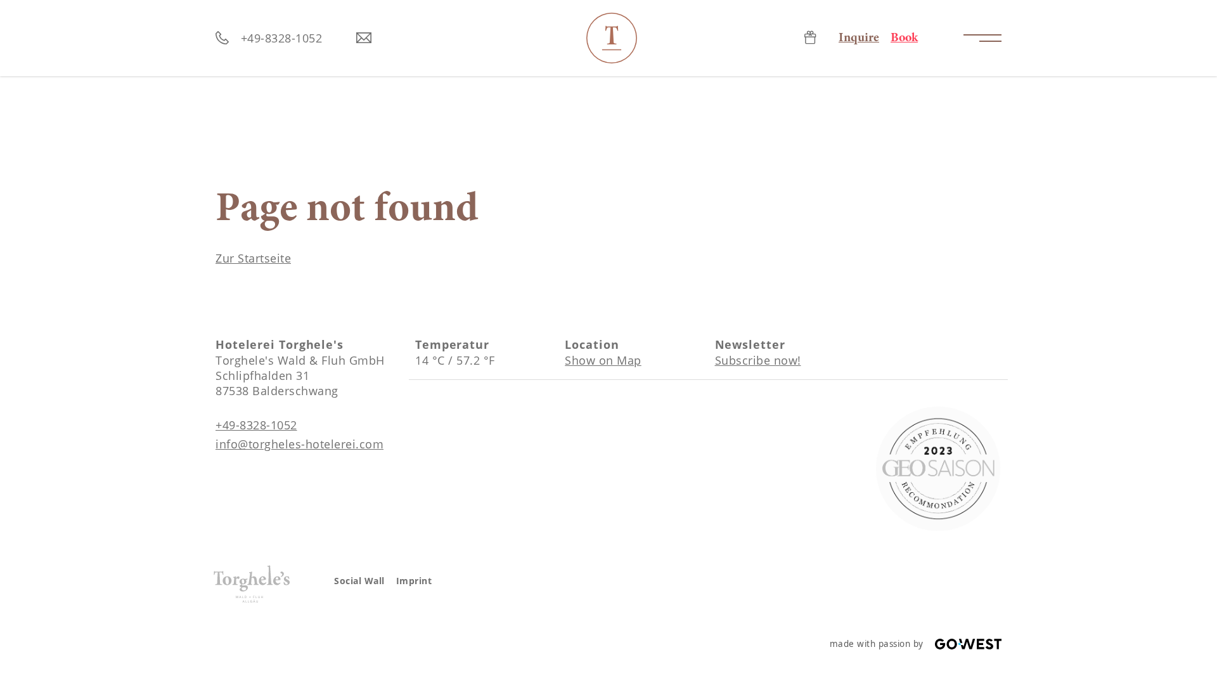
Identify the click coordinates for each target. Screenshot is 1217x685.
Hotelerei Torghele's (612, 38)
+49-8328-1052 (282, 38)
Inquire (859, 38)
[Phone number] (222, 38)
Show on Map (603, 360)
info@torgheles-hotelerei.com (299, 444)
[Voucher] (810, 38)
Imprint (414, 581)
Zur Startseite (253, 258)
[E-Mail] (364, 38)
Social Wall (359, 581)
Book (904, 38)
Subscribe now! (758, 360)
